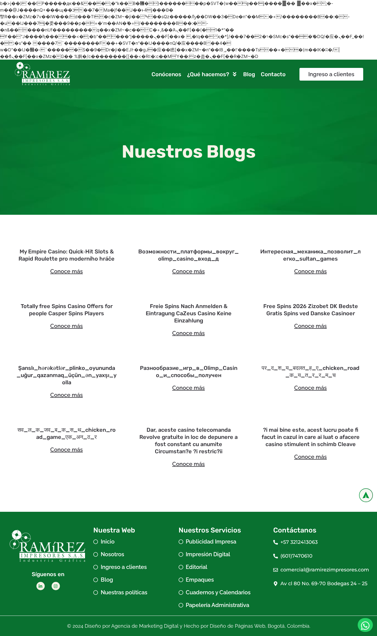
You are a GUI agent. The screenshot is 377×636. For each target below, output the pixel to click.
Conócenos (166, 74)
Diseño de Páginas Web (237, 626)
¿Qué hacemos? (208, 74)
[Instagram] (56, 586)
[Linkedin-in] (40, 586)
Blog (249, 74)
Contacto (273, 74)
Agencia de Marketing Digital (144, 626)
